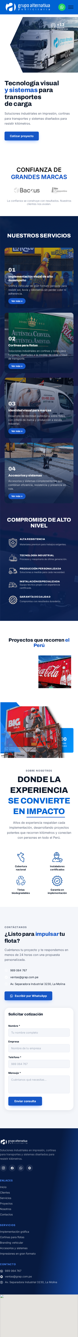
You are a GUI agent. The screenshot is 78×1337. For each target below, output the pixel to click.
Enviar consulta (25, 1101)
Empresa (13, 1041)
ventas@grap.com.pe (24, 977)
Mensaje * (14, 1072)
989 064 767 (18, 970)
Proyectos (6, 1203)
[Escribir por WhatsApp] (62, 7)
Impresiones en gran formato (18, 1253)
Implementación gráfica (14, 1231)
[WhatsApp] (20, 1168)
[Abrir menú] (70, 7)
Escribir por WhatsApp (31, 996)
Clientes (5, 1192)
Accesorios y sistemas (13, 1248)
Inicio (3, 1187)
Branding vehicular (11, 1242)
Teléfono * (14, 1057)
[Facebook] (12, 1168)
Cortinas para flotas (12, 1237)
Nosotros (5, 1209)
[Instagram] (3, 1168)
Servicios (5, 1198)
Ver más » (17, 301)
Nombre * (14, 1025)
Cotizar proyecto (22, 136)
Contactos (6, 1214)
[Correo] (29, 1168)
